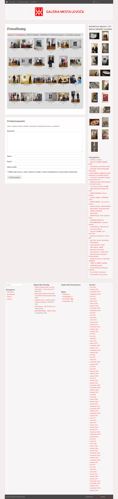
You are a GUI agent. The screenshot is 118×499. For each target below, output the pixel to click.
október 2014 (94, 486)
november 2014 (95, 483)
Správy (9, 296)
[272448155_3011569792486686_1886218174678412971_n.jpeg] (94, 40)
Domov (11, 35)
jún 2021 (93, 357)
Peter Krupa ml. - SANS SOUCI (99, 252)
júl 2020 (92, 366)
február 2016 (94, 448)
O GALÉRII (12, 2)
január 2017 (94, 429)
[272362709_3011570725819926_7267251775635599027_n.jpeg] (94, 139)
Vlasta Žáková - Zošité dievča (99, 227)
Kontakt (34, 2)
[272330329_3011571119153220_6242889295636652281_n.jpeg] (105, 139)
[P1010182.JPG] (26, 79)
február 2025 (94, 289)
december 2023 (95, 308)
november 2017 (95, 408)
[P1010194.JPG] (51, 61)
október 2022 (94, 329)
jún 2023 (93, 315)
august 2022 (94, 331)
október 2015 (94, 457)
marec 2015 (94, 474)
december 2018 (95, 385)
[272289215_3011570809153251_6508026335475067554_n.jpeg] (105, 53)
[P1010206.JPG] (63, 96)
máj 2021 (93, 359)
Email (9, 162)
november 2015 (95, 455)
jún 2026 (93, 287)
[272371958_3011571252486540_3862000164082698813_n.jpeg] (94, 90)
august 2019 (94, 376)
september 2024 (95, 294)
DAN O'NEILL (94, 213)
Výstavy (9, 299)
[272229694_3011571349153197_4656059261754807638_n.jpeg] (105, 89)
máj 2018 (93, 397)
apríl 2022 (93, 341)
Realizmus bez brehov (97, 249)
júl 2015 (92, 464)
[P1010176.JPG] (14, 61)
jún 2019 (93, 378)
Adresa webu (12, 167)
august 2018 (94, 392)
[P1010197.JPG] (14, 44)
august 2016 (94, 436)
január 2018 (94, 404)
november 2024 (95, 292)
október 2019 (94, 373)
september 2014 (95, 488)
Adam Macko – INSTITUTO (43, 306)
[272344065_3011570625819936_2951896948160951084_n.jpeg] (105, 40)
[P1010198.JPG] (39, 96)
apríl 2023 (93, 320)
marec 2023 (94, 322)
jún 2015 (93, 467)
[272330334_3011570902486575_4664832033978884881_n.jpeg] (94, 65)
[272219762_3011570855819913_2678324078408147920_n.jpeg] (94, 53)
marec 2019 (94, 380)
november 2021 (95, 345)
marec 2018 (94, 399)
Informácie (10, 292)
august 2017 (94, 415)
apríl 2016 (93, 443)
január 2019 (94, 383)
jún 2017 (93, 418)
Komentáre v (67, 299)
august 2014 (94, 490)
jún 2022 (93, 336)
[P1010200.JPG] (26, 44)
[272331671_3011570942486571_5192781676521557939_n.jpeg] (105, 114)
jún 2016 (93, 439)
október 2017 (94, 411)
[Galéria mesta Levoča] (59, 15)
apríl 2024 (93, 301)
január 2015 (94, 479)
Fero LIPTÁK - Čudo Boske (98, 272)
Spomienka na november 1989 (100, 166)
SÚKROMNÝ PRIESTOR (96, 220)
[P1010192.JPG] (75, 96)
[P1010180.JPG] (14, 79)
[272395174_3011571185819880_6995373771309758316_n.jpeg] (94, 151)
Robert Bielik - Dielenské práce (99, 208)
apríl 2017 (93, 422)
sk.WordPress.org (67, 301)
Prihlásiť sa (65, 294)
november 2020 (95, 362)
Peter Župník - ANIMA (96, 247)
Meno (9, 156)
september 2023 (95, 310)
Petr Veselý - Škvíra (96, 229)
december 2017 (95, 406)
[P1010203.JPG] (26, 96)
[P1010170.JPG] (39, 43)
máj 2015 (93, 469)
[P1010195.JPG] (14, 96)
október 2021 (94, 348)
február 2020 (94, 371)
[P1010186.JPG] (51, 79)
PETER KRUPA (94, 242)
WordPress (96, 497)
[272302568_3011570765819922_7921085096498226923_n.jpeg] (105, 77)
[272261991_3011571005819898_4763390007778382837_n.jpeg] (105, 102)
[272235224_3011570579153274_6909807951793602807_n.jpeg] (105, 126)
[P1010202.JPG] (75, 79)
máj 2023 (93, 317)
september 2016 (95, 434)
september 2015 (95, 460)
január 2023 (94, 324)
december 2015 (95, 453)
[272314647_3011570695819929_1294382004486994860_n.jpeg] (94, 77)
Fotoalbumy (20, 35)
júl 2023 (92, 313)
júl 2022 (92, 334)
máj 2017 (93, 420)
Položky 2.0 (67, 296)
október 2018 (94, 390)
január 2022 (94, 343)
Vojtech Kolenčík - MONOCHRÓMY (100, 206)
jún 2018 (93, 394)
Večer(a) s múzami (96, 160)
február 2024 (94, 306)
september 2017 (95, 413)
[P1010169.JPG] (51, 96)
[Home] (6, 2)
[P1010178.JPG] (39, 61)
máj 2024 (93, 299)
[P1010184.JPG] (63, 44)
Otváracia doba (23, 2)
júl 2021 (92, 355)
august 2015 (94, 462)
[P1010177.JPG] (63, 61)
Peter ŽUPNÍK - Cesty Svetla (98, 274)
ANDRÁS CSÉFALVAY (96, 211)
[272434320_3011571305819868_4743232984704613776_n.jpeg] (94, 102)
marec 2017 (94, 425)
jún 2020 (93, 369)
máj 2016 (93, 441)
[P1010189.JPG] (51, 43)
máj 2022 (93, 338)
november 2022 (95, 327)
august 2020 (94, 364)
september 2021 (95, 350)
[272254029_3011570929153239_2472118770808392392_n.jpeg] (94, 114)
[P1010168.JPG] (75, 44)
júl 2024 (92, 296)
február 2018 (94, 401)
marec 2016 (94, 446)
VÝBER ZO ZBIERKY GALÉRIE (98, 263)
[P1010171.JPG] (26, 61)
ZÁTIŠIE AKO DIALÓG (96, 265)
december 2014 (95, 481)
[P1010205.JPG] (63, 79)
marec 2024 (94, 303)
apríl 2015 (93, 472)
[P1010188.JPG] (39, 79)
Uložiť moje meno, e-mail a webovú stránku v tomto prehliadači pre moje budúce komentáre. (43, 172)
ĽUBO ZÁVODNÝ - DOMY (97, 245)
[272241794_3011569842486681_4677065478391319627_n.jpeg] (105, 65)
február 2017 (94, 427)
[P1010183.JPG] (75, 61)
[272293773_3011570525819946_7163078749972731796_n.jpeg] (94, 127)
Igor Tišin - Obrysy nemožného (99, 240)
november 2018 (95, 387)
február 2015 (94, 476)
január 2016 (94, 450)
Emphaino (108, 497)
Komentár (11, 131)
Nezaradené (11, 294)
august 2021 (94, 352)
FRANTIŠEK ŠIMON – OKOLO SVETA (45, 311)
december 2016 (95, 432)
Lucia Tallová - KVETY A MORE (99, 186)
